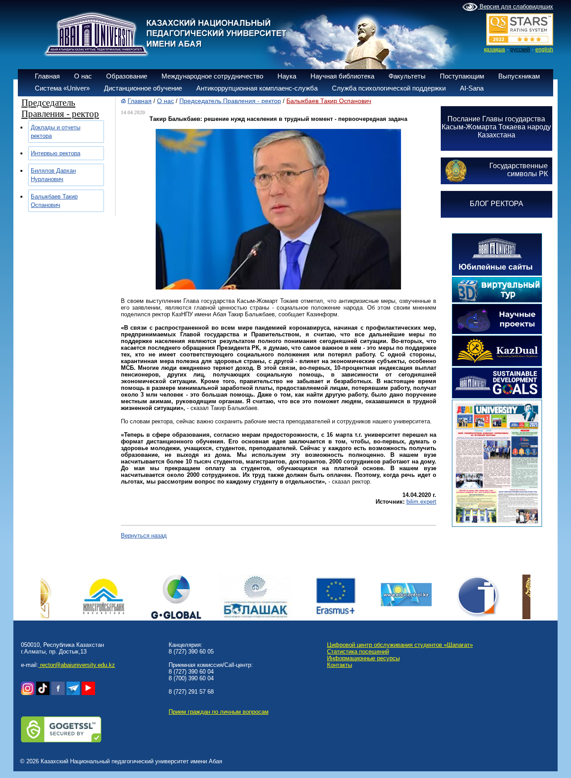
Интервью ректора (55, 153)
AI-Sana (472, 88)
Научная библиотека (342, 76)
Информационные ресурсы (363, 658)
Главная (47, 76)
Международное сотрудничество (212, 76)
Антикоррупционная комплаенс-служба (257, 88)
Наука (286, 76)
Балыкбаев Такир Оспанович (328, 100)
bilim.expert (421, 501)
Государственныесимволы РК (518, 170)
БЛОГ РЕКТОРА (496, 203)
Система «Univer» (62, 88)
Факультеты (407, 76)
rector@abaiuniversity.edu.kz (76, 665)
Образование (126, 76)
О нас (83, 76)
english (544, 49)
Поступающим (462, 76)
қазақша (494, 49)
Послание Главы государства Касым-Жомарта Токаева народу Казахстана (496, 127)
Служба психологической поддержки (389, 88)
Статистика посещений (358, 651)
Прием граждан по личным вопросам (219, 711)
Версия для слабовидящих (515, 6)
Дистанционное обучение (143, 88)
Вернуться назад (144, 535)
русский (520, 49)
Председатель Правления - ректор (230, 100)
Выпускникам (519, 76)
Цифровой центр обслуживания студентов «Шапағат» (400, 644)
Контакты (339, 665)
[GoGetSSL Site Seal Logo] (61, 740)
